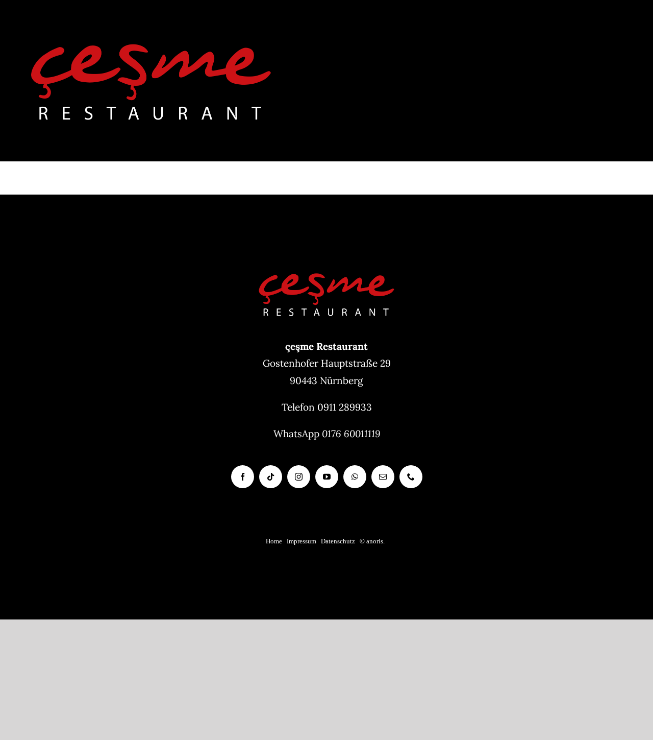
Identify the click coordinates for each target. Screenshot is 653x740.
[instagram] (298, 476)
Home (274, 541)
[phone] (410, 476)
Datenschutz (338, 541)
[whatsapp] (354, 476)
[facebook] (242, 476)
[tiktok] (270, 476)
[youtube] (326, 476)
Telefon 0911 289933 (327, 407)
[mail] (382, 476)
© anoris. (372, 541)
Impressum (301, 541)
